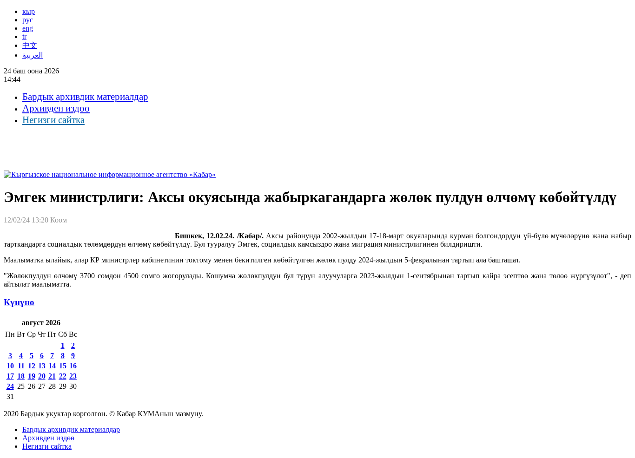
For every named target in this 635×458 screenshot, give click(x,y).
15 (62, 366)
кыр (28, 11)
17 (10, 376)
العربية (32, 55)
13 (42, 366)
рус (27, 20)
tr (24, 36)
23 (73, 376)
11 (21, 366)
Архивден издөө (56, 108)
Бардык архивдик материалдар (85, 96)
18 (21, 376)
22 (62, 376)
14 (52, 366)
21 (52, 376)
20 (42, 376)
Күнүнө (19, 302)
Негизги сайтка (53, 119)
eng (27, 28)
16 (73, 366)
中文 (29, 45)
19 (31, 376)
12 (31, 366)
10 (10, 366)
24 (10, 386)
